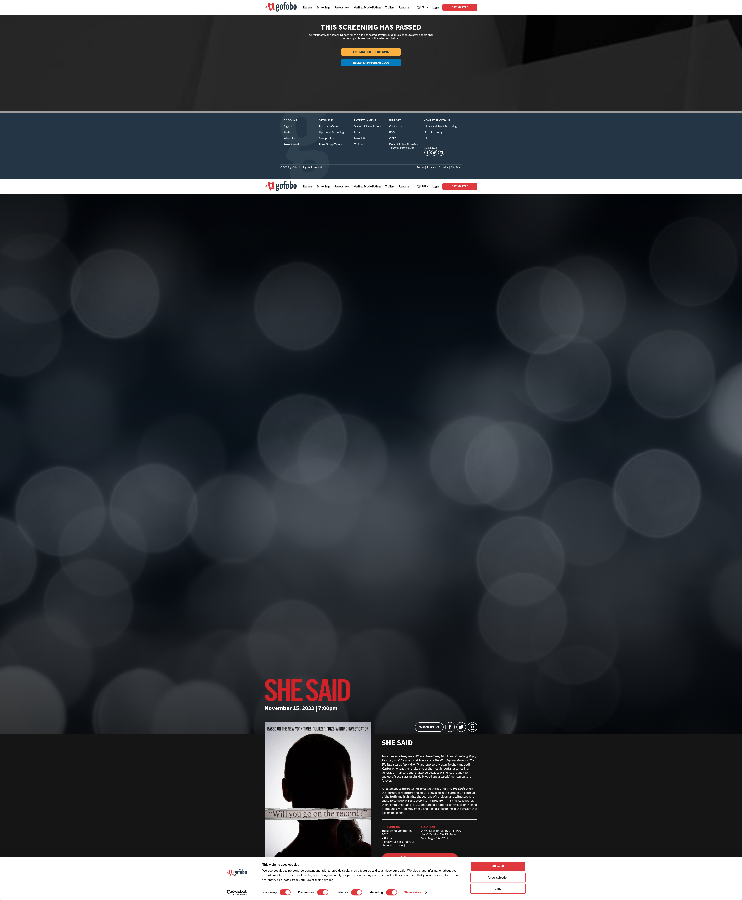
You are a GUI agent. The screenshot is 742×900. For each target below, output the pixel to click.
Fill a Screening (433, 132)
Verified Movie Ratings (367, 126)
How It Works (292, 144)
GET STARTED (460, 7)
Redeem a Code (328, 126)
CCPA (393, 138)
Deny (497, 888)
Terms (420, 167)
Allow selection (498, 877)
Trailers (358, 144)
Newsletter (361, 138)
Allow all (498, 866)
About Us (289, 138)
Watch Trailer (429, 727)
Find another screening (371, 52)
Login (287, 132)
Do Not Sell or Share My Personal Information (403, 146)
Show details (413, 892)
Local (357, 132)
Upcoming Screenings (332, 132)
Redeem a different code (371, 62)
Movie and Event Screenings (441, 126)
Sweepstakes (326, 138)
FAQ (392, 132)
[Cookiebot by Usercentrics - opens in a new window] (237, 892)
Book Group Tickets (331, 144)
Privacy (431, 167)
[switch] (322, 892)
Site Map (456, 167)
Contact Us (395, 126)
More (427, 138)
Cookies (443, 167)
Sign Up (288, 126)
